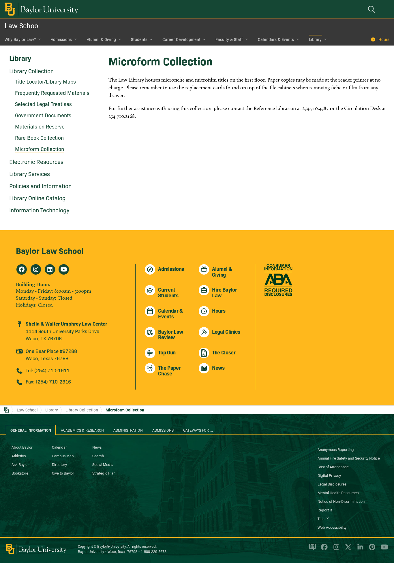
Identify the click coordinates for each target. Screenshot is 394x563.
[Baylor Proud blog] (311, 549)
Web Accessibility (332, 527)
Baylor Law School (50, 250)
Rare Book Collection (39, 137)
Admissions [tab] (163, 429)
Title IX (323, 518)
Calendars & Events (276, 39)
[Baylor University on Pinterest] (371, 549)
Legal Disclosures (332, 483)
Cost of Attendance (333, 466)
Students (139, 39)
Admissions (61, 39)
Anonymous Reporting (336, 449)
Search (98, 455)
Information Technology (39, 210)
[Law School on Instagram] (36, 269)
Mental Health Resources (338, 492)
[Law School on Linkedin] (50, 269)
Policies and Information (40, 186)
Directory (59, 464)
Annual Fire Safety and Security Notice (349, 457)
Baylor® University (111, 546)
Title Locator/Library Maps (45, 81)
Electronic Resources (36, 161)
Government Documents (43, 115)
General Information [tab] (30, 429)
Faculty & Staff (229, 39)
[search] (372, 9)
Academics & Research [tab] (82, 429)
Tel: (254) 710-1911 (48, 370)
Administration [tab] (128, 429)
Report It (325, 509)
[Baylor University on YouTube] (382, 549)
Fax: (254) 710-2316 (48, 381)
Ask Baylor (20, 464)
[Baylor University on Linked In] (359, 549)
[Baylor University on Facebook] (323, 549)
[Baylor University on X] (347, 549)
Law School (22, 25)
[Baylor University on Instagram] (335, 549)
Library (315, 39)
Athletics (19, 455)
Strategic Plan (103, 472)
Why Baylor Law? (20, 39)
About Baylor (22, 446)
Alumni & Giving (101, 39)
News (97, 446)
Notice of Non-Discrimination (341, 501)
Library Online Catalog (37, 198)
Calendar (59, 446)
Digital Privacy (329, 475)
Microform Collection (39, 148)
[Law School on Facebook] (21, 269)
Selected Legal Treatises (43, 103)
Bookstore (20, 472)
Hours (383, 39)
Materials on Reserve (40, 126)
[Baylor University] (40, 9)
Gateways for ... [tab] (198, 429)
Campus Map (63, 455)
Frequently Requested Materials (52, 92)
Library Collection (31, 71)
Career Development (181, 39)
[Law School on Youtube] (64, 269)
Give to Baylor (63, 472)
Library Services (29, 173)
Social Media (102, 464)
